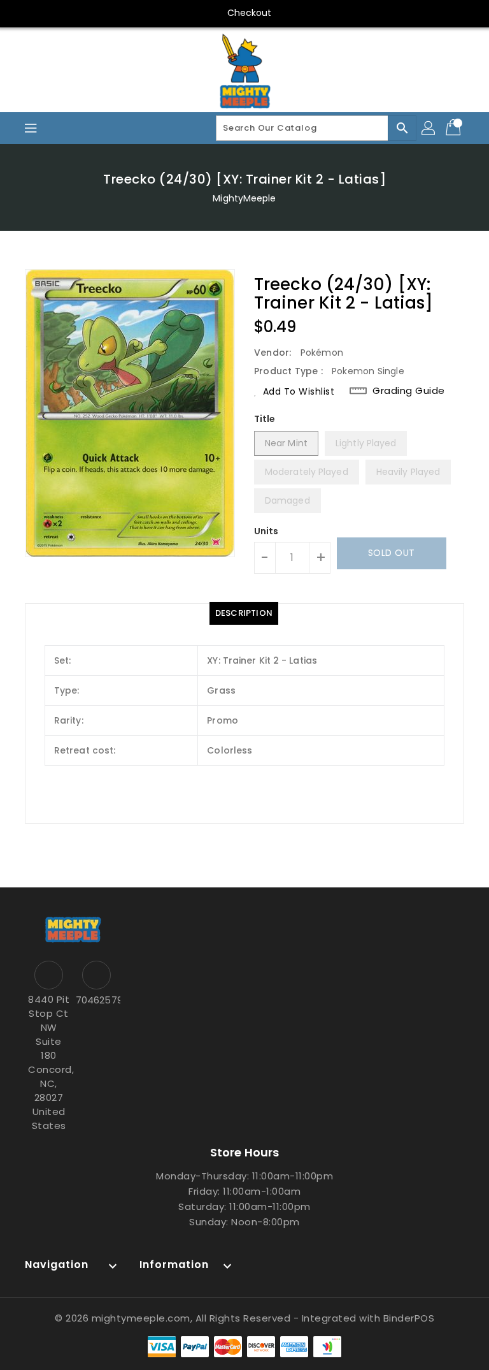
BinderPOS (409, 1318)
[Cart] (454, 128)
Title (265, 418)
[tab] (243, 613)
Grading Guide (408, 390)
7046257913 (96, 1000)
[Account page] (429, 128)
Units (266, 531)
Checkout (249, 12)
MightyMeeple (244, 198)
